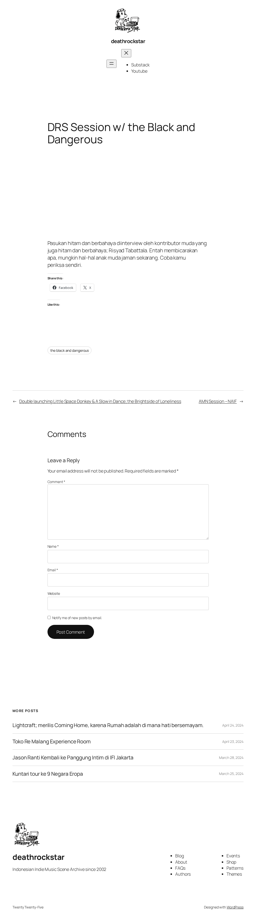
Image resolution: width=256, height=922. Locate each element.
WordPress (235, 907)
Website (54, 593)
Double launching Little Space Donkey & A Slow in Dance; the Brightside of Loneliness (100, 401)
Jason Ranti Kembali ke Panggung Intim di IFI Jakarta (73, 757)
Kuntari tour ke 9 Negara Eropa (47, 774)
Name (53, 546)
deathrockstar (128, 41)
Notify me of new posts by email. (77, 617)
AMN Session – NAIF (218, 401)
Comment (56, 481)
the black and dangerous (69, 350)
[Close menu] (126, 53)
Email (53, 569)
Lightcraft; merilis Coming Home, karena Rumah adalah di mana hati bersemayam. (108, 725)
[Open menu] (111, 64)
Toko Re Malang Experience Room (51, 741)
